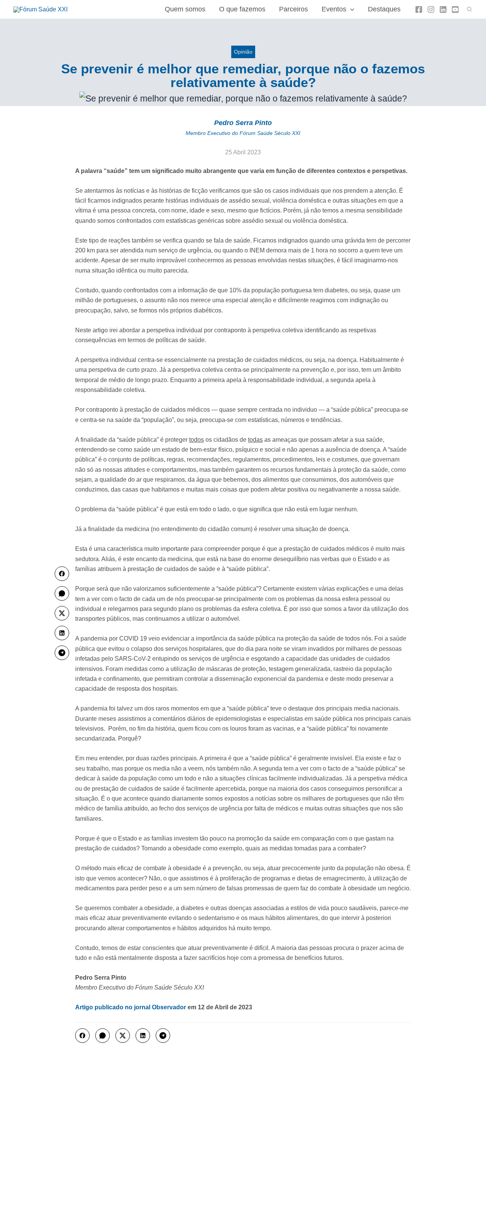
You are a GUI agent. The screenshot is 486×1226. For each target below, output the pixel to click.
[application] (350, 9)
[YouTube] (455, 9)
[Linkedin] (443, 9)
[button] (470, 9)
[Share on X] (122, 1035)
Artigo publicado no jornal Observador (130, 1007)
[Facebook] (419, 9)
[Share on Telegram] (163, 1035)
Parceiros (293, 9)
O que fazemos (242, 9)
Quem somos (185, 9)
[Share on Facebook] (82, 1035)
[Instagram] (431, 9)
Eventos (334, 9)
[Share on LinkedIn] (143, 1035)
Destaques (384, 9)
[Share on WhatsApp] (102, 1035)
